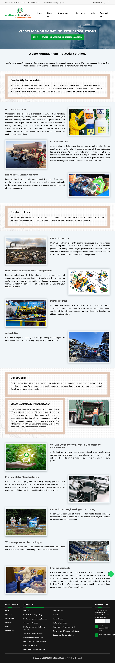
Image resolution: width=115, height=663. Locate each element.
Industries (56, 615)
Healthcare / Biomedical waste (34, 641)
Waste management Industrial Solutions (34, 628)
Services (8, 623)
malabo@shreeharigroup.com (54, 3)
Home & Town (58, 619)
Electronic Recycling (30, 645)
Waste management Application (35, 619)
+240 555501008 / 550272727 (104, 628)
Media (92, 13)
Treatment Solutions (31, 623)
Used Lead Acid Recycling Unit (34, 649)
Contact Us (104, 14)
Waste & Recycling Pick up (32, 615)
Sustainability (65, 13)
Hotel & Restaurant (60, 623)
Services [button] (80, 13)
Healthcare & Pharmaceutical (64, 627)
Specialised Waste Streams (33, 633)
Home (39, 13)
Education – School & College (63, 635)
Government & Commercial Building (66, 631)
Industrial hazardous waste (33, 637)
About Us (50, 14)
